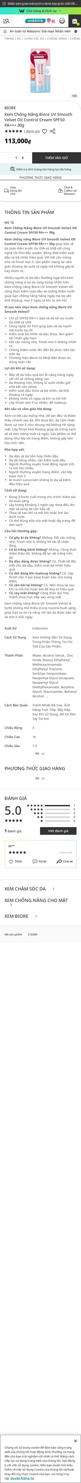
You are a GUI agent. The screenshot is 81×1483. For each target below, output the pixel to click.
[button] (74, 20)
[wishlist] (44, 131)
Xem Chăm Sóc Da (25, 889)
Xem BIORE (16, 916)
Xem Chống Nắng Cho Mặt (36, 900)
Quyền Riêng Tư (22, 1478)
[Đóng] (76, 1441)
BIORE (10, 107)
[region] (40, 1459)
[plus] (22, 158)
